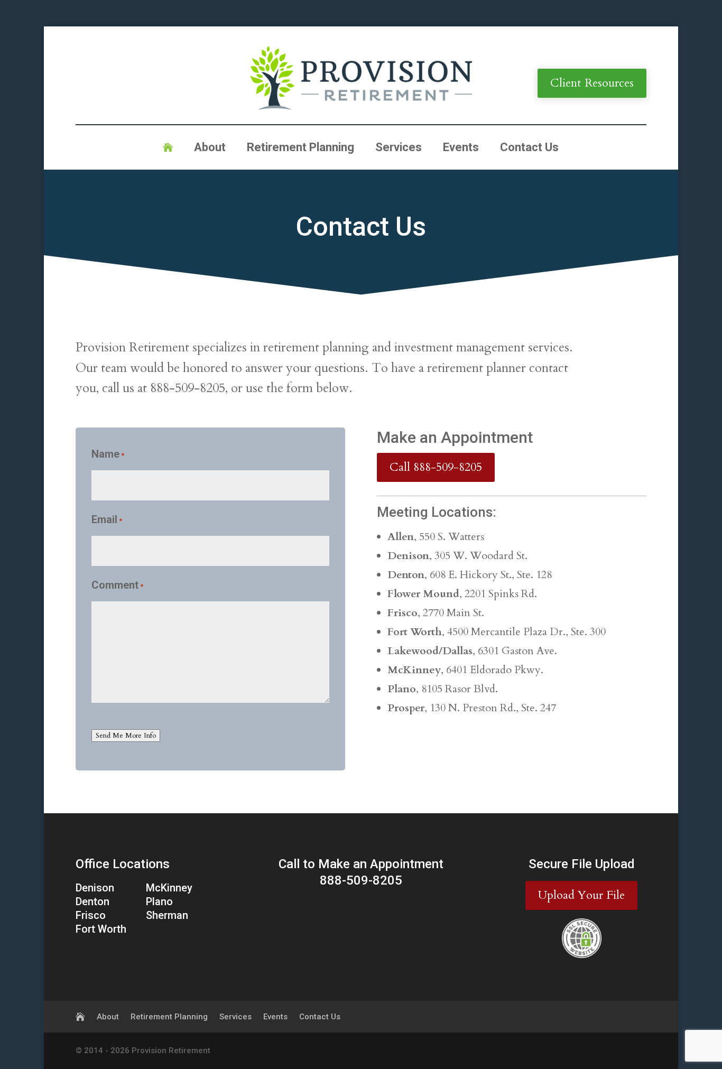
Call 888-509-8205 (436, 467)
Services (398, 149)
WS (218, 1050)
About (210, 149)
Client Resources (592, 83)
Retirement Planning (300, 149)
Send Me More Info (126, 735)
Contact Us (529, 149)
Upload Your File (581, 895)
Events (461, 149)
